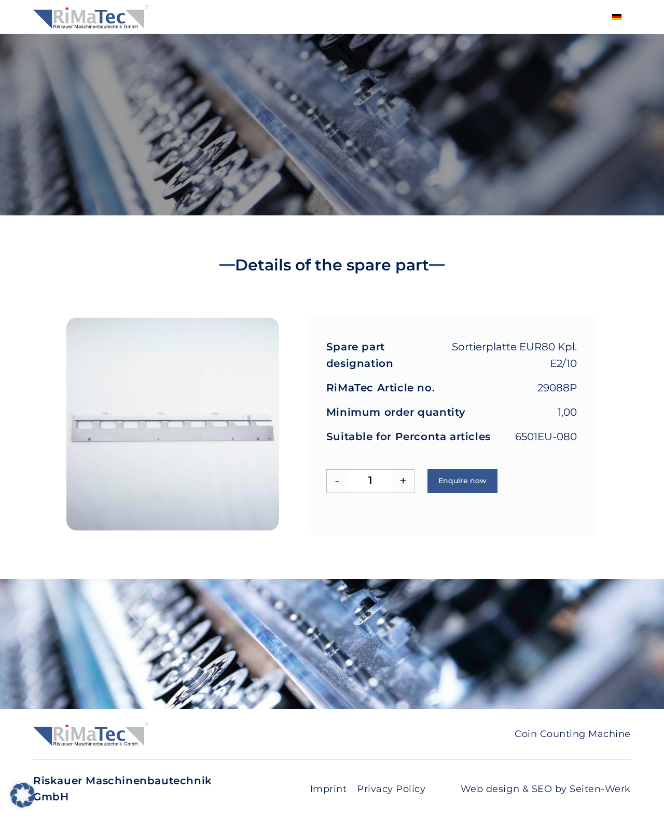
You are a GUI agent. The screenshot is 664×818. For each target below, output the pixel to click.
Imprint (328, 789)
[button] (23, 795)
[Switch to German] (617, 16)
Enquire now (462, 480)
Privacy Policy (391, 789)
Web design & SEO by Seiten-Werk (546, 789)
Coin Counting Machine (573, 734)
